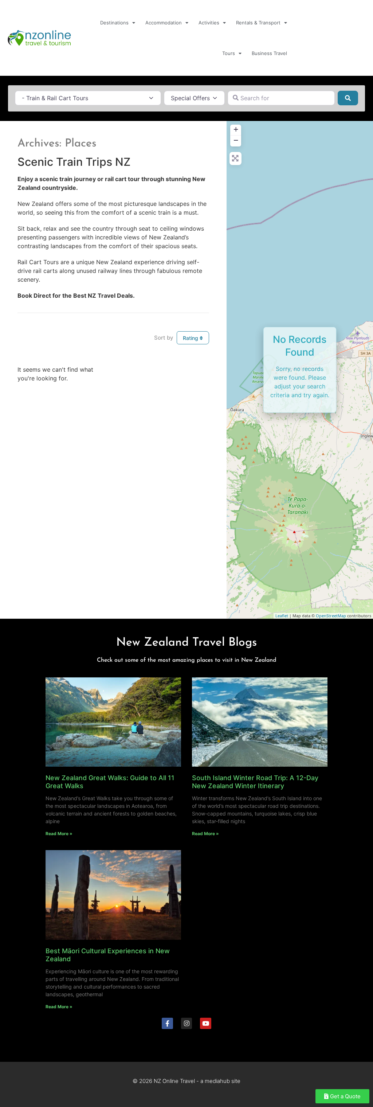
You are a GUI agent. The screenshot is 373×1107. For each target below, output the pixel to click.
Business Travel (269, 53)
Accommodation (163, 23)
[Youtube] (205, 1023)
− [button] (235, 140)
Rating (191, 338)
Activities (209, 23)
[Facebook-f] (167, 1023)
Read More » (59, 833)
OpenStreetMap (331, 615)
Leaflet (281, 615)
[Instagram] (186, 1023)
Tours (228, 53)
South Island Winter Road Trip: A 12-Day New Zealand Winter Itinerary (255, 782)
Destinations (114, 23)
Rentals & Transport (258, 23)
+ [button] (235, 129)
